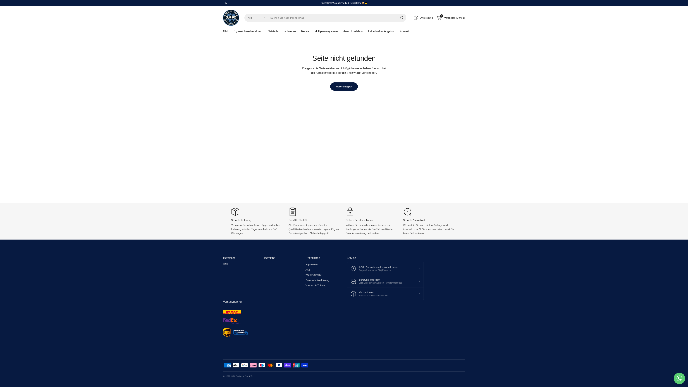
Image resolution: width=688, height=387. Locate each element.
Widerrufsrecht (313, 274)
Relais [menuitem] (305, 31)
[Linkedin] (226, 3)
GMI (225, 264)
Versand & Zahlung (315, 285)
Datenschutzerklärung (317, 280)
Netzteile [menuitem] (273, 31)
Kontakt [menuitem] (404, 31)
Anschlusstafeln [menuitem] (353, 31)
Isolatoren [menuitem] (290, 31)
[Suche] (401, 18)
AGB (307, 269)
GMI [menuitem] (225, 31)
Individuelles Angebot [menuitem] (381, 31)
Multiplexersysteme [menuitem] (326, 31)
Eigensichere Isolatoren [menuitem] (247, 31)
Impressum (311, 264)
